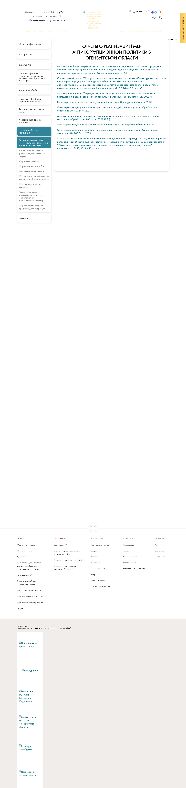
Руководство (128, 544)
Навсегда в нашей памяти (134, 568)
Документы (25, 64)
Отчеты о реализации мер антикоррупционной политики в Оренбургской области (33, 142)
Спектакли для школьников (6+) (68, 560)
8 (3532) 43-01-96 (48, 12)
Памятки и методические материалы (30, 185)
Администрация (130, 556)
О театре (39, 31)
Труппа (126, 550)
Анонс (158, 544)
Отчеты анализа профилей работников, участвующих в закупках (32, 153)
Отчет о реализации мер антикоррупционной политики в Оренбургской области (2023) (104, 102)
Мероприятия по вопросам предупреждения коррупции (32, 207)
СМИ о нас (160, 556)
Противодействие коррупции (28, 131)
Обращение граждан (29, 161)
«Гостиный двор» (97, 580)
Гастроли (94, 574)
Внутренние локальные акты (31, 171)
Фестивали (95, 562)
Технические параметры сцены (32, 111)
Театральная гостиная (100, 586)
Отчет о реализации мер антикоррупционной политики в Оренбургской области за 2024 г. (106, 124)
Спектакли (63, 31)
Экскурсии (95, 556)
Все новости (160, 550)
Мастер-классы (97, 568)
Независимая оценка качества (30, 121)
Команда (132, 31)
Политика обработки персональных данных (31, 100)
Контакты (157, 31)
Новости (122, 31)
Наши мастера (129, 562)
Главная (28, 31)
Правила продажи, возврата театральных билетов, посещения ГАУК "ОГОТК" (32, 77)
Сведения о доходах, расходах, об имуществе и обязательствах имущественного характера (32, 196)
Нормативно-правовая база (32, 166)
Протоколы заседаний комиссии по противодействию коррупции (34, 178)
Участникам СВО (28, 89)
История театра (27, 54)
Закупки (23, 218)
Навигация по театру (99, 544)
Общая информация (30, 44)
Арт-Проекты (144, 31)
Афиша (51, 31)
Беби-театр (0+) (61, 544)
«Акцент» (94, 550)
